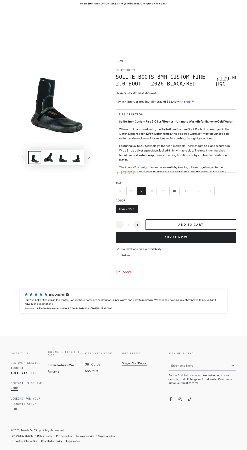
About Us (91, 371)
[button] (123, 301)
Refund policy (44, 435)
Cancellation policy (51, 440)
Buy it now (176, 237)
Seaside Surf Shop (30, 430)
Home (120, 60)
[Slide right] (89, 157)
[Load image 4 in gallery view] (76, 157)
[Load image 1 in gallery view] (34, 157)
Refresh (126, 255)
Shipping (121, 92)
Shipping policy (106, 435)
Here (14, 388)
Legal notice (73, 440)
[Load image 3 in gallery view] (62, 157)
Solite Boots (126, 70)
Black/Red (127, 210)
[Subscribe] (234, 365)
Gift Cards (92, 364)
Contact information (25, 440)
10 (176, 192)
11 (188, 192)
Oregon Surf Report (134, 363)
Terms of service (85, 435)
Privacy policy (64, 435)
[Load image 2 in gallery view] (48, 157)
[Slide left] (22, 157)
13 (211, 192)
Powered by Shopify (22, 435)
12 (199, 192)
